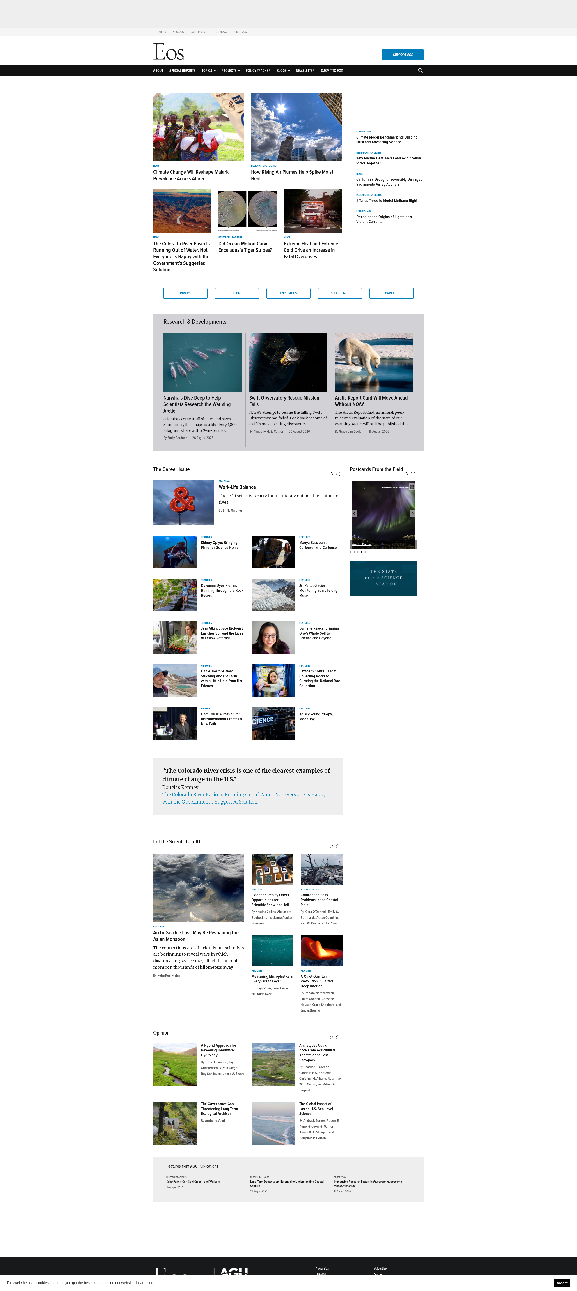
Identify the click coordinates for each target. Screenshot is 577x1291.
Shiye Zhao (263, 988)
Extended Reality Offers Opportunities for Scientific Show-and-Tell (270, 899)
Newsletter (305, 70)
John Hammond (216, 1062)
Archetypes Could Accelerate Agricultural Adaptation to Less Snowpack (317, 1052)
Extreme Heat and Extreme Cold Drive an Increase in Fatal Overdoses (311, 250)
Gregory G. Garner (320, 1126)
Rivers (185, 293)
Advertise (380, 1268)
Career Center (200, 32)
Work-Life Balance (237, 487)
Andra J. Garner (314, 1120)
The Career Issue (171, 469)
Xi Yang (332, 923)
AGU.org (178, 32)
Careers (391, 293)
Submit (378, 1274)
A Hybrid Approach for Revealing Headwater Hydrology (218, 1050)
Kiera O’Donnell (315, 912)
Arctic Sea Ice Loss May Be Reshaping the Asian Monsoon (196, 935)
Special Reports (182, 70)
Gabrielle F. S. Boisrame (315, 1073)
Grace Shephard (323, 1004)
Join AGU (222, 32)
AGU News (224, 481)
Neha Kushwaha (168, 975)
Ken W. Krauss (310, 923)
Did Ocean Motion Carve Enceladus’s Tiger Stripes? (245, 247)
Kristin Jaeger (228, 1068)
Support (403, 55)
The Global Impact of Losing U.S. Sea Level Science (316, 1108)
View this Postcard (361, 544)
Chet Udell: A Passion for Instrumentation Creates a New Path (221, 718)
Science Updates (311, 889)
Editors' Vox (363, 131)
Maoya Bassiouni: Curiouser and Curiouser (318, 545)
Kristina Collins (266, 912)
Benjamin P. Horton (312, 1138)
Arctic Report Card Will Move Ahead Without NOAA (371, 401)
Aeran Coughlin (327, 917)
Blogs (281, 70)
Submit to (332, 70)
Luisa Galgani (281, 988)
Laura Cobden (310, 999)
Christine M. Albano (312, 1078)
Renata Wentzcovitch (319, 993)
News (156, 166)
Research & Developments (195, 322)
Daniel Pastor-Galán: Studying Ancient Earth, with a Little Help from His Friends (221, 678)
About (158, 70)
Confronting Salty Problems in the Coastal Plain (319, 899)
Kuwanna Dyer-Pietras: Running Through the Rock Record (222, 590)
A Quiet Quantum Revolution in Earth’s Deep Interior (317, 981)
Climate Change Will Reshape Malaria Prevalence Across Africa (191, 175)
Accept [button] (562, 1283)
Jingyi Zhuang (310, 1010)
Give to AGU (242, 32)
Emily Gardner (177, 438)
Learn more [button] (145, 1283)
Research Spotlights (263, 166)
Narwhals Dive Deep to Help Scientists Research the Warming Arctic (197, 404)
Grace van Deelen (351, 431)
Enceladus (288, 293)
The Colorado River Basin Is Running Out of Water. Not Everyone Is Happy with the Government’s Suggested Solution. (181, 256)
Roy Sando (208, 1074)
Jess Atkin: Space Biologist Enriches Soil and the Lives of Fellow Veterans (222, 633)
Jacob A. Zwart (233, 1074)
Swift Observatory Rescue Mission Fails (284, 401)
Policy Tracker (258, 70)
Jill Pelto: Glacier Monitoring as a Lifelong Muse (318, 590)
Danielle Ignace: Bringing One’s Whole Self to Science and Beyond (319, 633)
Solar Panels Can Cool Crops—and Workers (193, 1182)
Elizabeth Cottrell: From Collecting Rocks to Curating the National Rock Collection (320, 678)
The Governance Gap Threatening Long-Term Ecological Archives (219, 1108)
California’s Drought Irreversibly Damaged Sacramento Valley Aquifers (389, 182)
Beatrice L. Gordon (316, 1067)
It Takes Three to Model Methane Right (386, 200)
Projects (229, 70)
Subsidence (340, 293)
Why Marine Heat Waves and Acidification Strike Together (388, 161)
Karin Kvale (264, 994)
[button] (354, 513)
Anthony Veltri (215, 1120)
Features (206, 537)
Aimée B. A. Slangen (313, 1132)
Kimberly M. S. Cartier (268, 431)
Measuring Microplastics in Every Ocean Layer (272, 979)
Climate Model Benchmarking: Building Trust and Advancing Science (387, 140)
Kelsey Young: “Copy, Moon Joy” (316, 716)
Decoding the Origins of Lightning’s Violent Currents (384, 219)
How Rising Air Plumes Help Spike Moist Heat (292, 175)
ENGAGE (321, 1274)
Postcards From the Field (376, 469)
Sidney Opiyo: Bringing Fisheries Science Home (220, 545)
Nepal (236, 293)
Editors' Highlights (259, 1177)
